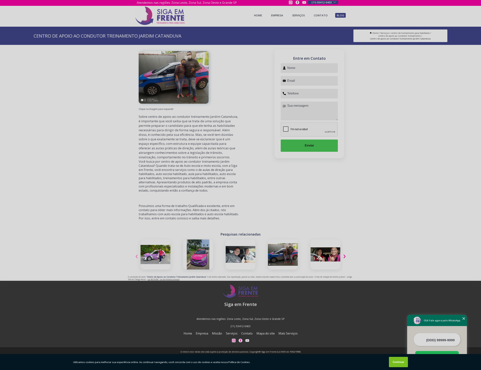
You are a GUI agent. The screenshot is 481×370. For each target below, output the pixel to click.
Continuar (398, 362)
